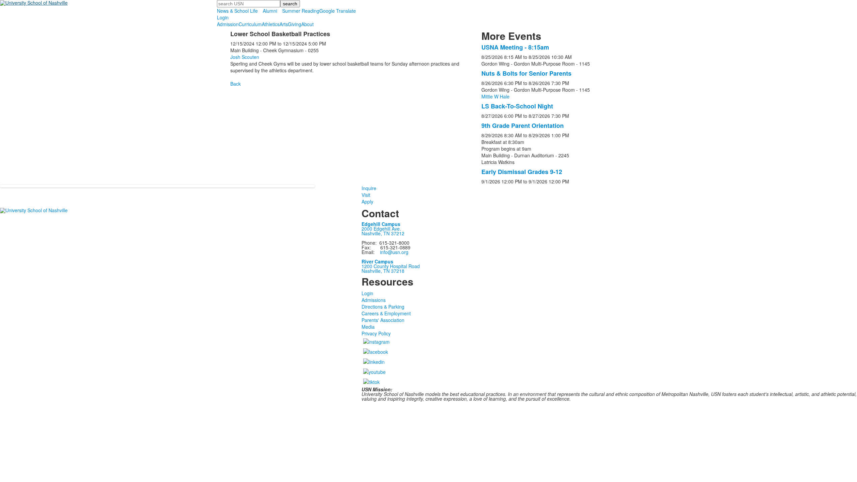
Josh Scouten (244, 57)
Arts (284, 24)
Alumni (270, 10)
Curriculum (250, 24)
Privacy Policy (376, 333)
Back (235, 83)
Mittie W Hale (495, 96)
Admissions (374, 300)
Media (368, 326)
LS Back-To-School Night (517, 106)
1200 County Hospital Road (391, 266)
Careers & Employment (386, 313)
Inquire (369, 188)
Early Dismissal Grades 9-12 (521, 171)
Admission (228, 24)
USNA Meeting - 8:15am (515, 47)
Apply (367, 201)
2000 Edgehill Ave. (381, 228)
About (307, 24)
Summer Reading (300, 10)
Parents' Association (383, 320)
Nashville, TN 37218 (383, 270)
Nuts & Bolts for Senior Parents (526, 73)
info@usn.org (394, 252)
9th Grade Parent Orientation (522, 125)
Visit (366, 194)
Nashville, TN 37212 (383, 233)
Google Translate (337, 10)
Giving (294, 24)
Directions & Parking (383, 306)
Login (223, 17)
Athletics (271, 24)
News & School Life (237, 10)
